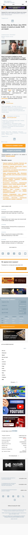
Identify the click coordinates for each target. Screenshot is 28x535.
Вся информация (13, 455)
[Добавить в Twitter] (6, 21)
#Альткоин (8, 131)
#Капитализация (14, 133)
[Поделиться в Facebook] (2, 21)
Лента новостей (6, 206)
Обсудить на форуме (14, 150)
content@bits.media (23, 484)
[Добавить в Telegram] (9, 21)
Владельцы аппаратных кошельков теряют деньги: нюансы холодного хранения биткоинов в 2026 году (15, 179)
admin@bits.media (23, 478)
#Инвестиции (9, 134)
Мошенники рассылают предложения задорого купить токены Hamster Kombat (15, 183)
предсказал (4, 98)
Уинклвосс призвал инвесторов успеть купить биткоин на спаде (15, 167)
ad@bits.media (24, 490)
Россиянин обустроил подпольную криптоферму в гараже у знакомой (15, 198)
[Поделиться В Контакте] (16, 21)
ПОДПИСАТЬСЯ (21, 268)
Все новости (12, 247)
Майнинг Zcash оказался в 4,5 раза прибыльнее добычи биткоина (15, 186)
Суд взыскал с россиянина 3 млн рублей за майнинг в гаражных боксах (15, 170)
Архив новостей (14, 518)
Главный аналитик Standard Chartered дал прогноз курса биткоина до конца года (15, 163)
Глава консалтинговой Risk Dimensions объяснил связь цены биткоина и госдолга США (15, 174)
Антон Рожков (9, 103)
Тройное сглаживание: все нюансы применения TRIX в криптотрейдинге (15, 195)
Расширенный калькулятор (8, 326)
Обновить (13, 382)
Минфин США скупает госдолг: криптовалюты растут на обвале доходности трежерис (15, 191)
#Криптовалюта (5, 133)
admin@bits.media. (15, 513)
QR (22, 516)
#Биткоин (20, 131)
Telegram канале (10, 156)
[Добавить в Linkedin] (12, 21)
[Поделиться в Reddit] (19, 21)
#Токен (3, 131)
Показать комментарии (14, 145)
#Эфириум (14, 131)
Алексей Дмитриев (11, 117)
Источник (5, 141)
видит (9, 90)
